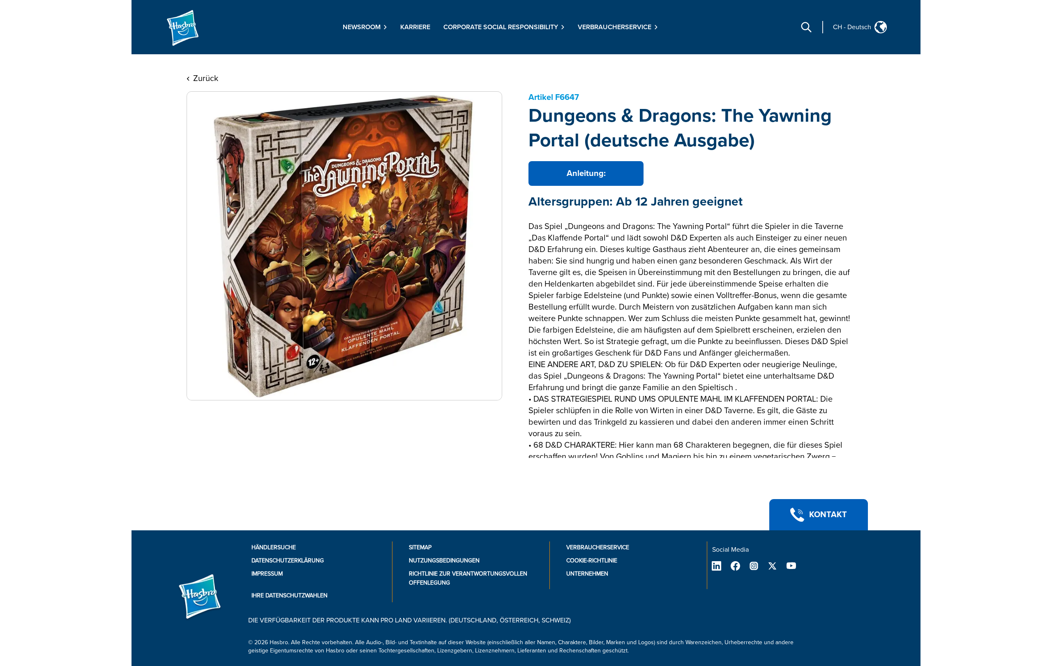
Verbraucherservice (597, 547)
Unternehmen (587, 573)
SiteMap (420, 547)
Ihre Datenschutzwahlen (289, 595)
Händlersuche (273, 547)
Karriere (415, 27)
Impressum (267, 573)
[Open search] (806, 27)
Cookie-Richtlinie (591, 560)
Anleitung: (586, 173)
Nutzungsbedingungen (444, 560)
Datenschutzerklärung (287, 560)
